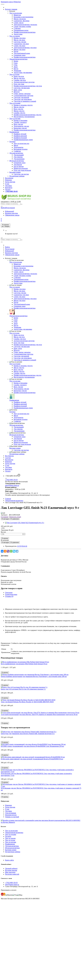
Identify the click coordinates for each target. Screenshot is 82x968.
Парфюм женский (20, 136)
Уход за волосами (15, 13)
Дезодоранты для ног (21, 126)
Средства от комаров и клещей (25, 101)
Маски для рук (19, 111)
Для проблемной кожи (22, 53)
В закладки (5, 519)
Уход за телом (14, 74)
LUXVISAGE (22, 546)
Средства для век (20, 42)
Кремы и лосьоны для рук (23, 105)
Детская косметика (16, 153)
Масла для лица (19, 40)
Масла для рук (19, 107)
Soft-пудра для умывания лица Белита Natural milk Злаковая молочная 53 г (28, 733)
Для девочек (18, 157)
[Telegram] (17, 551)
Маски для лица (19, 49)
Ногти (16, 69)
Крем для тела (19, 76)
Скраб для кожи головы (22, 26)
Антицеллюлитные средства (24, 82)
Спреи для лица (19, 46)
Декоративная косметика (18, 59)
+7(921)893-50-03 (11, 480)
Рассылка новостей (12, 874)
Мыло (16, 145)
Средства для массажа (22, 88)
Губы (15, 65)
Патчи (16, 51)
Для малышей (19, 155)
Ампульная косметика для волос (25, 24)
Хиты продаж (10, 182)
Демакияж (17, 70)
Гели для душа (19, 84)
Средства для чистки (21, 174)
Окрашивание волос (21, 30)
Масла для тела (19, 78)
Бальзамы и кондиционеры (23, 17)
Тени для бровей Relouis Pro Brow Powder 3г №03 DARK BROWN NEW (27, 702)
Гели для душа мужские (22, 170)
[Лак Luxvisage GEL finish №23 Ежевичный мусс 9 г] (24, 523)
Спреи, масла (18, 23)
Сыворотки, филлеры (21, 21)
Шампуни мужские (21, 168)
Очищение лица (19, 55)
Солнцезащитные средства (23, 95)
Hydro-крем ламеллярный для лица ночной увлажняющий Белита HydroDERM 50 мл (32, 759)
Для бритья (18, 164)
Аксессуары (18, 34)
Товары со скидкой (12, 817)
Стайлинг (17, 28)
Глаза (16, 63)
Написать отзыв (15, 517)
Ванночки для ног (20, 128)
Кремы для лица (20, 38)
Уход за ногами (14, 118)
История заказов (11, 870)
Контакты (8, 187)
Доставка (8, 186)
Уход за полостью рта (21, 143)
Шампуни (17, 15)
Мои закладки (10, 872)
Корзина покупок (11, 213)
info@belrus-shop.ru (12, 485)
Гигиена (12, 141)
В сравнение (15, 519)
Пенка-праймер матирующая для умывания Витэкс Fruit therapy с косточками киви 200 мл (34, 676)
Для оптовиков (10, 813)
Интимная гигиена (20, 149)
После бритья (18, 166)
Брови (16, 61)
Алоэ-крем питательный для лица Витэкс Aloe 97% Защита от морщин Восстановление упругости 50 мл (39, 714)
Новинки (8, 180)
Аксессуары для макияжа (23, 72)
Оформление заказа (12, 215)
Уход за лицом (14, 36)
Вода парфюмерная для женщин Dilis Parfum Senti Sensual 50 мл (24, 664)
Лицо (16, 67)
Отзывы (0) (9, 596)
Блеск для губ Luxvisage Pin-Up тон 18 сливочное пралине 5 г (23, 689)
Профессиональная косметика (24, 32)
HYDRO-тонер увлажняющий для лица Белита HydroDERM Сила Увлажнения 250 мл (32, 746)
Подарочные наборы (16, 176)
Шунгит (17, 92)
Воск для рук (18, 109)
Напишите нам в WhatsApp (11, 2)
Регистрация (10, 208)
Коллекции (9, 178)
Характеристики (11, 594)
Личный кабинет (11, 868)
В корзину (5, 538)
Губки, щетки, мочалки (22, 93)
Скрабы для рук (19, 113)
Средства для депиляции (23, 99)
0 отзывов (4, 517)
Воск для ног (18, 124)
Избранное (9, 211)
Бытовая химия (14, 172)
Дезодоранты (18, 147)
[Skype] (14, 551)
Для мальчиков (19, 159)
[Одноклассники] (5, 551)
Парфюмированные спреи (23, 140)
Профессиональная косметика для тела (28, 86)
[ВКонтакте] (2, 551)
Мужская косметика (16, 161)
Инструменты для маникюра (24, 117)
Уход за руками (14, 103)
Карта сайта (9, 860)
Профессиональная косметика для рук (27, 115)
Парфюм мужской (20, 138)
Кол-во (3, 532)
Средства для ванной (21, 97)
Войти (7, 247)
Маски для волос (20, 19)
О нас (7, 184)
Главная (8, 499)
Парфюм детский (20, 134)
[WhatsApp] (11, 551)
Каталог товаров (11, 9)
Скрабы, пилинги (20, 122)
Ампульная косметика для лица (25, 47)
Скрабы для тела (20, 80)
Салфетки (17, 151)
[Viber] (8, 551)
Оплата (7, 189)
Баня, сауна (18, 90)
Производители (11, 815)
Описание (8, 592)
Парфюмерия (14, 132)
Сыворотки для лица (21, 44)
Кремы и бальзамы (20, 120)
